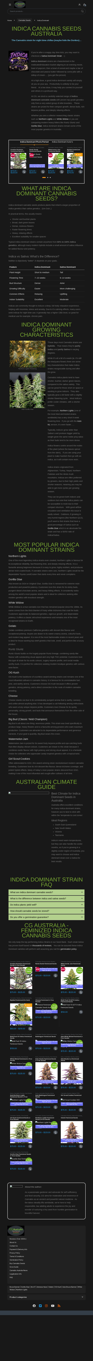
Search (82, 11)
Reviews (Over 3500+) (18, 1239)
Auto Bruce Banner (69, 1287)
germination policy (68, 949)
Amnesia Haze (42, 1287)
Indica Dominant (26, 998)
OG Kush (14, 672)
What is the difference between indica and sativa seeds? (38, 898)
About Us (13, 1242)
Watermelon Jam (18, 739)
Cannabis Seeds (24, 20)
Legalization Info (16, 1274)
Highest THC (75, 1093)
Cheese (13, 695)
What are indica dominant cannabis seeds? (31, 892)
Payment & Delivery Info (18, 1249)
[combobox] (43, 11)
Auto (62, 998)
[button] (44, 177)
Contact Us (14, 1246)
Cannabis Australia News (19, 1270)
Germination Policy (16, 1260)
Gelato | (51, 1287)
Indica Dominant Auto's (62, 142)
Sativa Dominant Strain (51, 56)
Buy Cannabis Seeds (17, 1263)
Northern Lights (45, 119)
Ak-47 (33, 1287)
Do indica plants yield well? (23, 904)
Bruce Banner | (15, 1287)
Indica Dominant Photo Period (34, 142)
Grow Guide (14, 1267)
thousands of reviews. (42, 945)
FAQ (11, 1277)
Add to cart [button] (81, 1012)
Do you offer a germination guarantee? (29, 917)
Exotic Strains (25, 961)
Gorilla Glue (36, 126)
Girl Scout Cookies (19, 758)
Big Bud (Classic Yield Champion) (28, 719)
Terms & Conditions (17, 1256)
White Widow (63, 119)
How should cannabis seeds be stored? (29, 911)
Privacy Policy (15, 1253)
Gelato (12, 625)
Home (9, 20)
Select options (23, 172)
